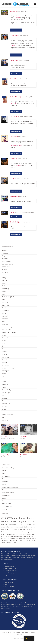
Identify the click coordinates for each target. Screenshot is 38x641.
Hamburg (22, 457)
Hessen (4, 484)
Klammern (5, 324)
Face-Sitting (5, 288)
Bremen (4, 479)
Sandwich (5, 384)
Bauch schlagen (6, 261)
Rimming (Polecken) (8, 368)
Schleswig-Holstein (7, 506)
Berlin (3, 473)
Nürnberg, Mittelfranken (27, 212)
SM (3, 395)
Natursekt (5, 338)
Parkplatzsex (5, 357)
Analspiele (5, 253)
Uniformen (5, 412)
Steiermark (25, 178)
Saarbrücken (25, 11)
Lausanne (27, 222)
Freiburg (26, 60)
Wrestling (5, 420)
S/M (3, 376)
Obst (3, 343)
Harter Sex (5, 313)
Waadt (25, 159)
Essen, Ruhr (29, 97)
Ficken (20, 145)
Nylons (4, 340)
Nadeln (4, 335)
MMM (20, 534)
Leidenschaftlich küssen (9, 332)
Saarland (4, 498)
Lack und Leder (6, 330)
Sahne (4, 382)
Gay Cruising (4, 557)
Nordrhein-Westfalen (8, 492)
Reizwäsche (5, 365)
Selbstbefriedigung (7, 390)
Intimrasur (5, 319)
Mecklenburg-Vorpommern (10, 487)
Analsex (4, 250)
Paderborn (4, 457)
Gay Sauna (5, 302)
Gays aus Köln (8, 584)
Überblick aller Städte (10, 568)
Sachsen (26, 35)
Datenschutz (14, 637)
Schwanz (17, 18)
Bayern (4, 471)
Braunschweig (26, 79)
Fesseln (4, 291)
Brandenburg (6, 476)
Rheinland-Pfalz (6, 495)
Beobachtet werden (8, 264)
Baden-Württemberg (8, 468)
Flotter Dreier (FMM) (8, 297)
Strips (3, 401)
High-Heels (5, 316)
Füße (3, 299)
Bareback (14, 145)
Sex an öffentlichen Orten (8, 540)
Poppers (4, 362)
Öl (2, 346)
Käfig (3, 321)
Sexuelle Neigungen (10, 573)
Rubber (4, 373)
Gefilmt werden (6, 305)
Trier (24, 136)
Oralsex (4, 351)
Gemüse (4, 308)
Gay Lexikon (8, 575)
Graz (25, 196)
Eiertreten (5, 286)
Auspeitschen (6, 256)
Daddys (4, 278)
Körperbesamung (7, 327)
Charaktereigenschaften (11, 570)
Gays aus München (9, 586)
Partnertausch (6, 360)
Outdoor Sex (5, 354)
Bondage (4, 269)
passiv (13, 45)
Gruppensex (5, 310)
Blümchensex (6, 267)
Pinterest (16, 638)
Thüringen (5, 509)
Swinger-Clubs (6, 403)
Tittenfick (5, 406)
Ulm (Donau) (29, 117)
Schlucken (20, 538)
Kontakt (21, 637)
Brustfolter (5, 272)
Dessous (4, 280)
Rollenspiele (5, 371)
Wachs (4, 417)
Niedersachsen (6, 490)
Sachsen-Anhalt (6, 503)
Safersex (4, 379)
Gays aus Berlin (9, 582)
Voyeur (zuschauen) (7, 414)
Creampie (5, 275)
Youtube (22, 638)
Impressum (7, 637)
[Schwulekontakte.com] (15, 4)
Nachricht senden (16, 30)
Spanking (4, 398)
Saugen (4, 387)
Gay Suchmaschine (9, 566)
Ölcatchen (5, 349)
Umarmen (5, 409)
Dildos (4, 283)
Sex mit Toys (6, 392)
